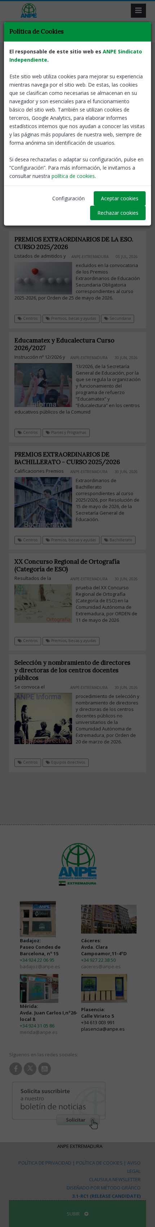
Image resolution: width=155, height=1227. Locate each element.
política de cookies (73, 176)
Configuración (68, 198)
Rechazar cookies (117, 212)
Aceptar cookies (119, 198)
